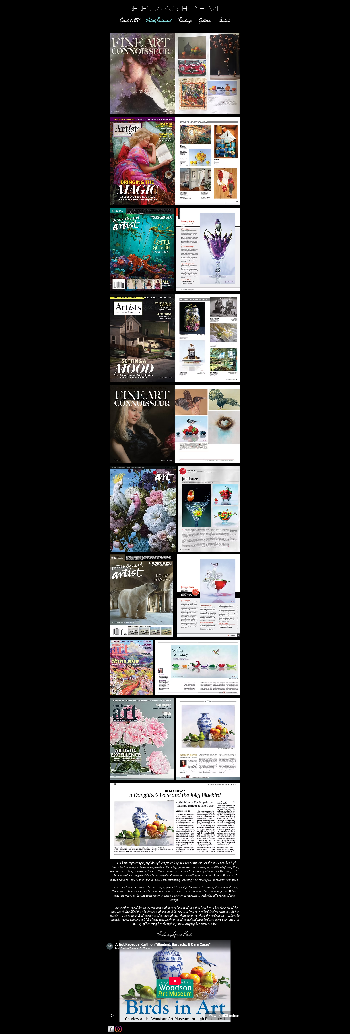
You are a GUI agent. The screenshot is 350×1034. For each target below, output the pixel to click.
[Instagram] (118, 1029)
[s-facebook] (111, 1029)
